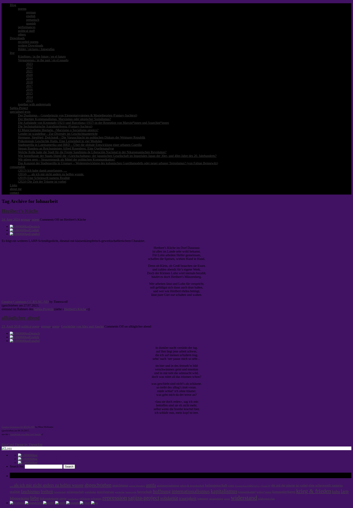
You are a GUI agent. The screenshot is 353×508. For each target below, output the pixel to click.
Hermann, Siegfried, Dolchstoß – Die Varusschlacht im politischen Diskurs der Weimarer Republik (81, 137)
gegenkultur (90, 492)
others (22, 34)
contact (14, 192)
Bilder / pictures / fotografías (36, 49)
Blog (13, 5)
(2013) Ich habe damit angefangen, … (42, 170)
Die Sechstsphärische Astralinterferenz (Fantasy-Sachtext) (55, 126)
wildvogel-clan (266, 498)
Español (34, 234)
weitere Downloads (30, 45)
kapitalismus (224, 491)
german (31, 12)
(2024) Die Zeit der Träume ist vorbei (42, 181)
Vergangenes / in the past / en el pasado (43, 60)
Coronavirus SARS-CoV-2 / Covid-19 (252, 486)
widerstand (244, 497)
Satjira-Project (19, 108)
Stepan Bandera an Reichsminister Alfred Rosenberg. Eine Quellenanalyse (66, 148)
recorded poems (28, 42)
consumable (17, 167)
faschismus (30, 491)
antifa (151, 485)
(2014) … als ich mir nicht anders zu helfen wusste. (51, 174)
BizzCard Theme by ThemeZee (22, 444)
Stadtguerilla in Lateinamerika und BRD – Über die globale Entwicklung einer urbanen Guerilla (80, 145)
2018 (29, 82)
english (30, 16)
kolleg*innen (264, 492)
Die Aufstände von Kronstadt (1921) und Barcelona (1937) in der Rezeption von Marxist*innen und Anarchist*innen (93, 122)
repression (114, 498)
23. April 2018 (11, 326)
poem (35, 219)
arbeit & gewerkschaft (192, 485)
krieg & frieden (313, 491)
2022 (29, 67)
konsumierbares (283, 492)
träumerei (202, 498)
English (34, 230)
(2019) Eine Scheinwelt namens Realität (44, 178)
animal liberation (137, 486)
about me (16, 189)
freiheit (47, 491)
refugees (96, 498)
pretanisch (32, 19)
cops (231, 485)
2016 (29, 89)
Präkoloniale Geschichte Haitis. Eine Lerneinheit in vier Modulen (60, 141)
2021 (29, 71)
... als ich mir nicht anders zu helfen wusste (47, 485)
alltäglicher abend (21, 317)
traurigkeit (188, 498)
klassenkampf (247, 491)
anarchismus (120, 485)
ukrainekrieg (216, 498)
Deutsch (34, 226)
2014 (29, 97)
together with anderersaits (34, 104)
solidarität (169, 498)
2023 (29, 64)
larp (345, 491)
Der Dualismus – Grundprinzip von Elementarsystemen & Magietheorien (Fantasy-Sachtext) (77, 115)
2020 (29, 75)
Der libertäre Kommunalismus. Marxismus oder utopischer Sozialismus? (64, 119)
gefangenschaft (75, 491)
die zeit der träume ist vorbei (289, 485)
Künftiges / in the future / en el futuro (42, 56)
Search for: (17, 466)
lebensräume (19, 498)
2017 (29, 86)
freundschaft (60, 492)
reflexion (84, 498)
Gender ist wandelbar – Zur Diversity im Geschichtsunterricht (57, 133)
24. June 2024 (11, 219)
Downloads (17, 38)
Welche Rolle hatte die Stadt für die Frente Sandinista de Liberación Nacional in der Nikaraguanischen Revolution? (92, 152)
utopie (227, 499)
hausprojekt (130, 492)
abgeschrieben (98, 485)
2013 (29, 100)
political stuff (26, 30)
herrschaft (144, 492)
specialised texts (20, 111)
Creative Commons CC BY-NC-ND (25, 301)
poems (22, 8)
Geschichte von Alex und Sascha (82, 326)
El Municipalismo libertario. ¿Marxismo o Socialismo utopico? (58, 130)
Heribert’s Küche (20, 211)
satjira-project (143, 498)
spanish (31, 23)
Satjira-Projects (43, 309)
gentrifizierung (105, 491)
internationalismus (191, 491)
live (12, 53)
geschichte (120, 492)
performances (26, 27)
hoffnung (162, 491)
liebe (34, 498)
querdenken (73, 499)
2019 (29, 78)
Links (13, 185)
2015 (29, 93)
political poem (30, 326)
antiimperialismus (168, 485)
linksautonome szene (53, 498)
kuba (336, 491)
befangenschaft (216, 485)
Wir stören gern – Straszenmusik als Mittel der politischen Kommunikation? (66, 159)
